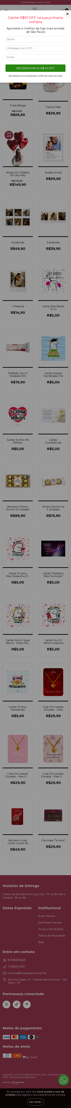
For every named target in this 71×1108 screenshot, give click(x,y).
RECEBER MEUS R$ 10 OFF (35, 68)
